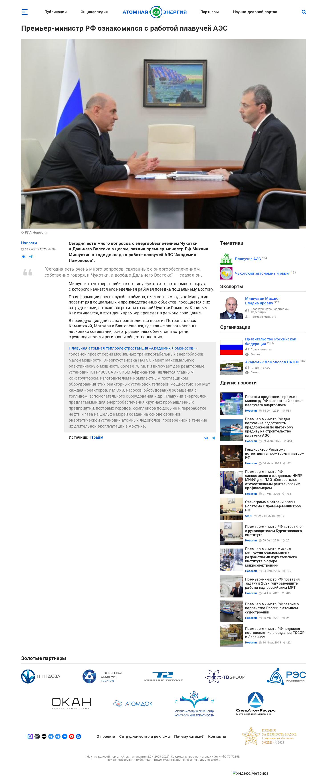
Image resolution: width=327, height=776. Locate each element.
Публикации (55, 12)
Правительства (261, 349)
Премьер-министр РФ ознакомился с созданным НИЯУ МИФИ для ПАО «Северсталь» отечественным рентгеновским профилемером (273, 480)
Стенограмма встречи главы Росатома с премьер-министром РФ (273, 506)
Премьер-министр (263, 316)
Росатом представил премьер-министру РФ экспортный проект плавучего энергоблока (274, 401)
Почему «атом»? (189, 736)
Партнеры (209, 12)
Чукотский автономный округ (262, 273)
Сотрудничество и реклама (144, 736)
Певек (254, 372)
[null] (23, 256)
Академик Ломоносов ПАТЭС (272, 362)
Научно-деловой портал (255, 12)
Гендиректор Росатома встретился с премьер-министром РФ (274, 453)
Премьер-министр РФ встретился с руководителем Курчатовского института (274, 531)
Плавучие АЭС (248, 259)
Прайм (96, 437)
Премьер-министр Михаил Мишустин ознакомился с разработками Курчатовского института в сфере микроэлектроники (271, 557)
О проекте (106, 736)
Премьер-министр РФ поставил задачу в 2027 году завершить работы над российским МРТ (272, 583)
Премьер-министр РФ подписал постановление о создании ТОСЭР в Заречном (275, 633)
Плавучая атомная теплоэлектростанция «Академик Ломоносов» (132, 348)
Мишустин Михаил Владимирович (262, 300)
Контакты (217, 736)
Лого (156, 12)
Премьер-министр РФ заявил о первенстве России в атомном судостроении (272, 608)
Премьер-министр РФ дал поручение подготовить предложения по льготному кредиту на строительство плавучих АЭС (269, 427)
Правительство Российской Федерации (269, 310)
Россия (255, 354)
